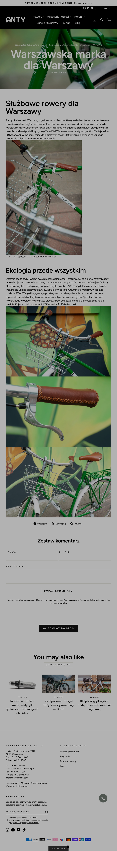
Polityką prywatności (30, 823)
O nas (67, 22)
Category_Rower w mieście (37, 45)
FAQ (62, 766)
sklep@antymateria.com (17, 777)
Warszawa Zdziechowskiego (34, 783)
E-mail (64, 552)
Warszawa (65, 45)
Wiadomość (15, 566)
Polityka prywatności (73, 600)
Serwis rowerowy (48, 22)
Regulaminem (15, 823)
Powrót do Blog (60, 628)
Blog (77, 22)
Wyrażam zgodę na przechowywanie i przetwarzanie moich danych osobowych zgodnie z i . (28, 820)
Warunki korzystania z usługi (97, 600)
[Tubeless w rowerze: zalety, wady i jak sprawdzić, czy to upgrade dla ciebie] (22, 684)
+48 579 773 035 (17, 771)
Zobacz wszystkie (58, 665)
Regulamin (65, 756)
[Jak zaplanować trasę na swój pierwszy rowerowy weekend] (58, 684)
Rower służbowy (55, 45)
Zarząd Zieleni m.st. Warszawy (81, 45)
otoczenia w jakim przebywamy (23, 286)
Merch (78, 16)
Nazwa (11, 552)
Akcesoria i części (58, 16)
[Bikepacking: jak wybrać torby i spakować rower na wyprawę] (94, 684)
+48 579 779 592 (17, 765)
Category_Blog (20, 45)
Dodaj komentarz (58, 591)
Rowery (38, 16)
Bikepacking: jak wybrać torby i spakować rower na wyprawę (94, 705)
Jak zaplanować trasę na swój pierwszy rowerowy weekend (58, 705)
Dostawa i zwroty (68, 761)
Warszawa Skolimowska (17, 786)
